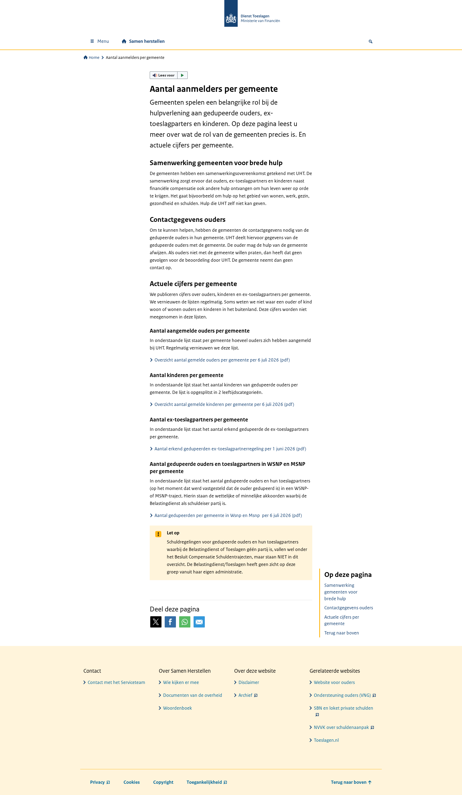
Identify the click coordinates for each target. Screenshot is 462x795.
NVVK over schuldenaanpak (341, 727)
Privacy (97, 782)
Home (94, 57)
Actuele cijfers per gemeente (341, 620)
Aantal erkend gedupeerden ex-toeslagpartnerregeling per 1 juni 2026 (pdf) (230, 449)
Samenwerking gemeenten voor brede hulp (340, 592)
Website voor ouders (334, 682)
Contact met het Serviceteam (116, 682)
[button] (169, 75)
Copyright (163, 782)
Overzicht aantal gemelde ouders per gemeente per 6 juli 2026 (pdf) (222, 360)
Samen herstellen (147, 41)
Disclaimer (248, 682)
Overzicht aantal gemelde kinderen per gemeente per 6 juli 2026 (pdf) (224, 404)
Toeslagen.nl (326, 740)
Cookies (132, 782)
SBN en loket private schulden (343, 708)
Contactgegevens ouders (348, 608)
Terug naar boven (341, 633)
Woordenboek (177, 708)
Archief (245, 695)
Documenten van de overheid (192, 695)
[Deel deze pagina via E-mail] (199, 621)
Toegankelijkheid (204, 782)
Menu (103, 41)
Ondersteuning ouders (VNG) (342, 695)
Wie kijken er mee (181, 682)
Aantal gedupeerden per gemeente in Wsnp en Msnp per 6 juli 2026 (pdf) (228, 515)
